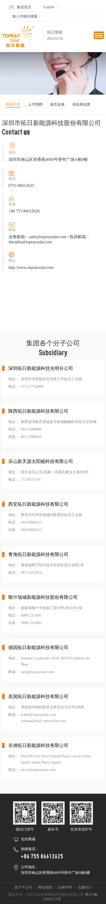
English (48, 7)
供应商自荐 (81, 104)
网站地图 (45, 887)
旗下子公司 (23, 887)
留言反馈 (57, 104)
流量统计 (84, 887)
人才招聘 (35, 104)
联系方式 (13, 104)
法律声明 (65, 887)
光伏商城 (28, 839)
